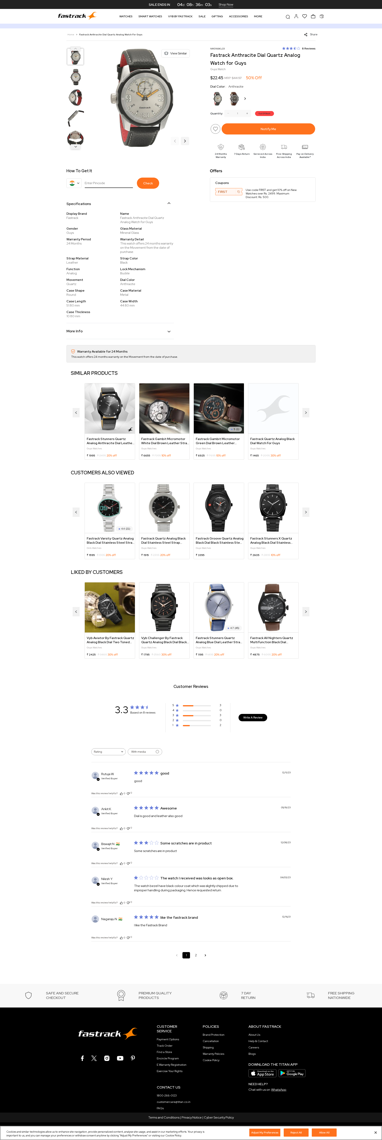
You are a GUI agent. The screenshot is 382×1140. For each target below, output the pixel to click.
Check (148, 183)
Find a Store (164, 1052)
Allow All (324, 1132)
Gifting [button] (217, 16)
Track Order (164, 1045)
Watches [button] (126, 16)
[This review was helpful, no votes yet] (121, 793)
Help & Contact (258, 1041)
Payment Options (168, 1039)
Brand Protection (213, 1035)
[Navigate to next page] (205, 955)
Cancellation (211, 1041)
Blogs (252, 1054)
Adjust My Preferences (265, 1132)
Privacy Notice (192, 1117)
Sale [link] (202, 16)
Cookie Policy (211, 1060)
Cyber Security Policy (219, 1117)
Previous (75, 48)
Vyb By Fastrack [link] (180, 16)
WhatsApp (278, 1090)
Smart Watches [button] (150, 16)
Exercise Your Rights (169, 1071)
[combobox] (108, 751)
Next (75, 146)
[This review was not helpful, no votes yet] (128, 793)
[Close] (375, 1132)
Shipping (208, 1047)
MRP (227, 78)
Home (71, 34)
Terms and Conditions (163, 1117)
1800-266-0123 (167, 1095)
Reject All (296, 1132)
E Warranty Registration (171, 1065)
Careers (253, 1047)
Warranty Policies (213, 1054)
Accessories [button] (238, 16)
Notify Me (268, 129)
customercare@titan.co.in (173, 1102)
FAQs (160, 1108)
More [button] (258, 16)
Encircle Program (168, 1058)
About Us (254, 1035)
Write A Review (252, 717)
